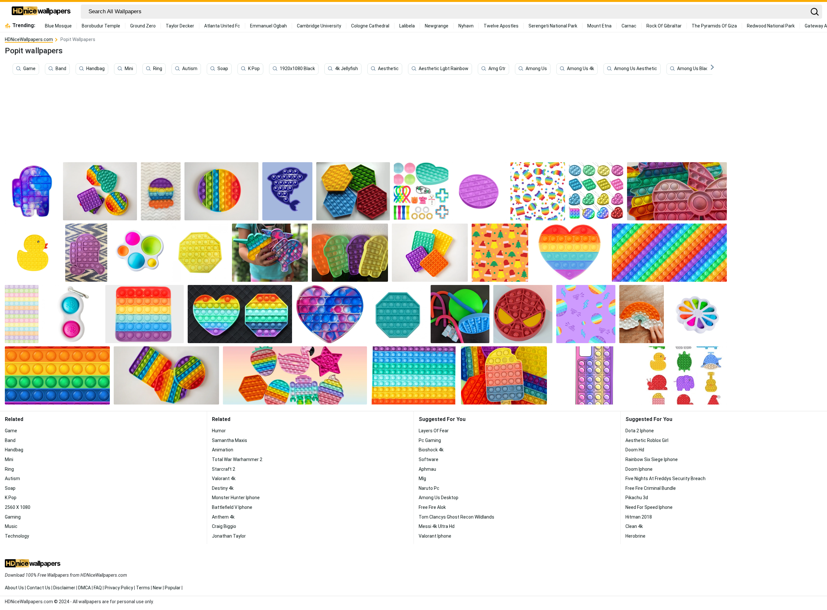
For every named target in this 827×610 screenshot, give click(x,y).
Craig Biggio (224, 526)
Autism (189, 68)
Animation (222, 449)
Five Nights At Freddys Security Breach (665, 478)
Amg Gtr (497, 68)
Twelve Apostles (501, 25)
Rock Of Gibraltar (664, 25)
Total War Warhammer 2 (237, 459)
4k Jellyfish (346, 68)
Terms (143, 587)
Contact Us (38, 587)
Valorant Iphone (435, 536)
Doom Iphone (639, 469)
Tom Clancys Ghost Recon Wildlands (456, 517)
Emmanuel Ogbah (268, 25)
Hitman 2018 (638, 517)
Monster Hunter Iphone (236, 497)
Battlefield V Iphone (232, 507)
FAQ (98, 587)
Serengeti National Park (553, 25)
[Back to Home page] (41, 12)
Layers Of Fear (434, 430)
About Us (14, 587)
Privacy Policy (119, 587)
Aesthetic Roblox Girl (646, 440)
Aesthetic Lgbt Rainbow (443, 68)
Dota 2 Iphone (639, 430)
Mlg (422, 478)
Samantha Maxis (229, 440)
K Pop (254, 68)
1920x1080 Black (297, 68)
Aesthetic (388, 68)
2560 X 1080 (17, 507)
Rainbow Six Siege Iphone (651, 459)
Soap (222, 68)
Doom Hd (634, 449)
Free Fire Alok (432, 507)
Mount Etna (599, 25)
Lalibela (407, 25)
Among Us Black (694, 68)
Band (61, 68)
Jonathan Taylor (229, 536)
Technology (17, 536)
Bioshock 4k (431, 449)
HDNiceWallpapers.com (29, 39)
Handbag (95, 68)
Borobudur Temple (101, 25)
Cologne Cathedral (370, 25)
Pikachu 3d (636, 497)
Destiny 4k (223, 488)
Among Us (536, 68)
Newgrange (436, 25)
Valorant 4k (224, 478)
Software (428, 459)
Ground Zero (143, 25)
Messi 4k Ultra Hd (437, 526)
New (157, 587)
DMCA (84, 587)
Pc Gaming (430, 440)
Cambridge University (319, 25)
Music (11, 526)
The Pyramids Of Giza (714, 25)
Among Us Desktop (438, 497)
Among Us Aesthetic (635, 68)
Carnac (629, 25)
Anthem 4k (223, 517)
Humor (219, 430)
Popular (173, 587)
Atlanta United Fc (222, 25)
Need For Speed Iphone (649, 507)
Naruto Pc (429, 488)
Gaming (13, 517)
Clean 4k (634, 526)
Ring (157, 68)
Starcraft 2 (223, 469)
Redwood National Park (771, 25)
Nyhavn (466, 25)
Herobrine (635, 536)
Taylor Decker (180, 25)
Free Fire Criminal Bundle (650, 488)
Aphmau (427, 469)
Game (29, 68)
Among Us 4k (580, 68)
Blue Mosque (58, 25)
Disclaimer (64, 587)
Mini (129, 68)
